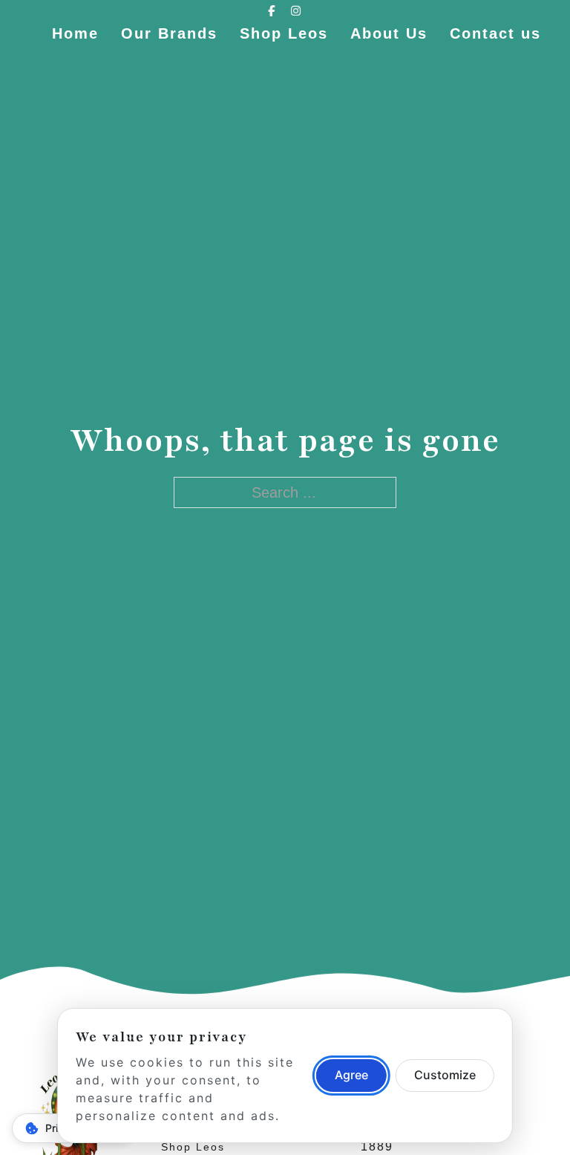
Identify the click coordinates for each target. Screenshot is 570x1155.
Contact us (495, 33)
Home (75, 33)
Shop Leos (284, 33)
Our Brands (169, 33)
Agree (351, 1074)
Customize (445, 1074)
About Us (389, 33)
